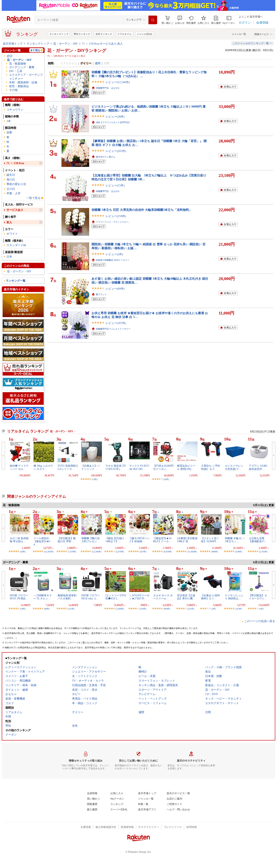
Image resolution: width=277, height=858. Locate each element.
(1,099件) (120, 609)
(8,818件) (167, 551)
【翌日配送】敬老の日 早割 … (67, 540)
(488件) (214, 551)
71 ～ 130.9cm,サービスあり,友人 (102, 43)
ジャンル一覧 (239, 34)
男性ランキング (82, 34)
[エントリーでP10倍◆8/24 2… (115, 597)
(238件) (238, 551)
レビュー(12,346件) (118, 82)
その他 (13, 90)
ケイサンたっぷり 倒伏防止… (234, 597)
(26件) (166, 479)
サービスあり (14, 209)
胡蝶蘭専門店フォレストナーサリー (113, 329)
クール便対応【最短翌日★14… (42, 541)
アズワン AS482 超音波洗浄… (258, 467)
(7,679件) (72, 551)
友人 (9, 222)
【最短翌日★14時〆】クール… (162, 540)
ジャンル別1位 (144, 34)
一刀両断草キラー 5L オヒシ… (43, 597)
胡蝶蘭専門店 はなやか (108, 88)
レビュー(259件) (116, 216)
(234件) (143, 609)
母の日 (10, 179)
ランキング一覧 (16, 280)
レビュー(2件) (114, 254)
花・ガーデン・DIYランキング (76, 50)
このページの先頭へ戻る (259, 621)
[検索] (152, 20)
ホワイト (12, 233)
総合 (10, 56)
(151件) (71, 609)
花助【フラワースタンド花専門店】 (113, 122)
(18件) (23, 551)
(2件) (213, 609)
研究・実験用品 (19, 86)
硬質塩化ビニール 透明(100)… (186, 467)
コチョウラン (14, 109)
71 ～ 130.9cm (15, 163)
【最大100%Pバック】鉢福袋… (139, 540)
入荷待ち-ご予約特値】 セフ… (210, 467)
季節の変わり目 (16, 184)
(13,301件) (48, 551)
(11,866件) (192, 551)
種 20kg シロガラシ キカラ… (43, 467)
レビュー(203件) (116, 151)
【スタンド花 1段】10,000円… (210, 540)
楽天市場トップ (13, 43)
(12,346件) (96, 551)
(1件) (261, 609)
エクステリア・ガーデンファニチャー (26, 76)
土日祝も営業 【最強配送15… (258, 540)
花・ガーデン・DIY (65, 43)
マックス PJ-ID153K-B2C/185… (139, 467)
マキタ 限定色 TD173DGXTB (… (115, 467)
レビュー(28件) (115, 116)
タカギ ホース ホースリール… (163, 597)
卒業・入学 (13, 193)
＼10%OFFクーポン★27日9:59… (139, 597)
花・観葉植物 (17, 63)
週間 (97, 63)
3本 (8, 121)
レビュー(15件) (115, 185)
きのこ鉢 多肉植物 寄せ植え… (19, 540)
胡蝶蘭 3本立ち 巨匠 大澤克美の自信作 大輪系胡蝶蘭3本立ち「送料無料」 (142, 209)
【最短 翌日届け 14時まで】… (114, 540)
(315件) (238, 609)
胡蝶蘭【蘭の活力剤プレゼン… (90, 540)
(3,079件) (120, 551)
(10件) (23, 609)
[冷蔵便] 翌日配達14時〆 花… (187, 540)
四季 (9, 132)
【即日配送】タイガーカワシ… (258, 597)
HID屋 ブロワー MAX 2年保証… (19, 597)
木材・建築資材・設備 (23, 82)
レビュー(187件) (116, 323)
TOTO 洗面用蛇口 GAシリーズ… (68, 467)
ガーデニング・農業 (21, 67)
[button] (180, 20)
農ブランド (101, 294)
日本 (9, 256)
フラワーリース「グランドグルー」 (113, 222)
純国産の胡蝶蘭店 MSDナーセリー (112, 260)
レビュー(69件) (115, 288)
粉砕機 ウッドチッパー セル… (19, 467)
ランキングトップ (58, 34)
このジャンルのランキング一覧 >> (252, 43)
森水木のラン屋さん (105, 157)
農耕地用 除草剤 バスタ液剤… (67, 597)
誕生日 (10, 174)
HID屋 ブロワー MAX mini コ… (90, 597)
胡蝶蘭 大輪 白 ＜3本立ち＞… (235, 540)
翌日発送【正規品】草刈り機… (186, 597)
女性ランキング (103, 34)
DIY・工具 (15, 71)
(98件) (47, 609)
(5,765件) (263, 551)
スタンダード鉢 (16, 245)
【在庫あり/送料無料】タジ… (210, 597)
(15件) (94, 479)
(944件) (166, 609)
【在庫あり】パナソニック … (90, 467)
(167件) (143, 551)
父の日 (10, 188)
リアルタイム (124, 34)
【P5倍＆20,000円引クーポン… (163, 467)
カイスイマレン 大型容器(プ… (234, 467)
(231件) (190, 609)
